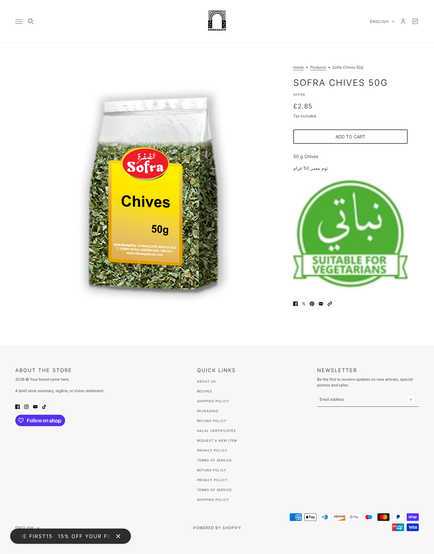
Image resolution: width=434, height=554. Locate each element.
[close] (118, 536)
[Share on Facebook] (295, 303)
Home (298, 68)
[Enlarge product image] (154, 194)
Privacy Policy (212, 450)
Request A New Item (217, 440)
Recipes (204, 391)
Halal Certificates (216, 431)
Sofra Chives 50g (340, 82)
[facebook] (17, 406)
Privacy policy (212, 480)
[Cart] (415, 21)
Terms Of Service (214, 460)
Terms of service (214, 490)
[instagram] (26, 406)
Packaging (207, 411)
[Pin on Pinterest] (312, 303)
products (318, 68)
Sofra (299, 94)
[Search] (30, 21)
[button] (330, 303)
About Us (206, 381)
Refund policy (212, 470)
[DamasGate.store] (217, 21)
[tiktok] (44, 406)
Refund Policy (212, 421)
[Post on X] (304, 303)
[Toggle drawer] (18, 21)
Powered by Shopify (217, 527)
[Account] (403, 21)
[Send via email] (321, 303)
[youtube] (35, 406)
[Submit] (410, 399)
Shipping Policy (213, 401)
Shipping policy (213, 500)
